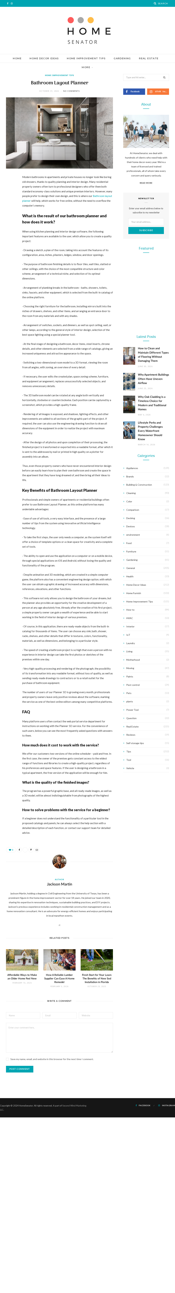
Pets (128, 693)
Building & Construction (139, 484)
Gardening (122, 58)
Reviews (130, 734)
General (130, 568)
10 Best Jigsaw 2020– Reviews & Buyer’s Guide (146, 405)
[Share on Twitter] (9, 196)
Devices (130, 526)
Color (129, 501)
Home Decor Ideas (44, 58)
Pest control (133, 684)
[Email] (9, 213)
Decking (130, 518)
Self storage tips (135, 743)
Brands (130, 476)
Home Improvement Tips (86, 58)
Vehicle (130, 768)
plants (129, 701)
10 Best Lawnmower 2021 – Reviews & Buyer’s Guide (146, 297)
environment (133, 534)
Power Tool (146, 447)
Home (17, 58)
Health (129, 576)
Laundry (130, 643)
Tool (146, 394)
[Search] (155, 3)
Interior (130, 626)
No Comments (71, 91)
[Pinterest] (9, 204)
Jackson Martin (59, 884)
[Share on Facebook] (9, 187)
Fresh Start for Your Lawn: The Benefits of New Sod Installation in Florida (97, 978)
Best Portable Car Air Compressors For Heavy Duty (146, 458)
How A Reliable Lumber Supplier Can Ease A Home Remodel (59, 978)
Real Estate (148, 58)
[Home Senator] (87, 30)
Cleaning (131, 493)
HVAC (129, 618)
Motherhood (133, 659)
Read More (146, 183)
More (86, 67)
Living (129, 651)
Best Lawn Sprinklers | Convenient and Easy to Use (146, 351)
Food (129, 543)
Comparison (132, 509)
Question (131, 718)
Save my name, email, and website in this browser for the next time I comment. (52, 1059)
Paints (129, 676)
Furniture (131, 551)
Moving (130, 668)
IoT (128, 634)
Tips (128, 751)
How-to (130, 609)
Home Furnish (133, 593)
